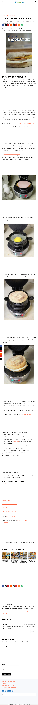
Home (3, 15)
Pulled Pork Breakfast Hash (8, 483)
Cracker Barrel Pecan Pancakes (9, 504)
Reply (32, 631)
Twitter (27, 611)
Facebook (19, 520)
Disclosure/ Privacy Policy (8, 685)
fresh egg (16, 441)
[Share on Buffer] (14, 25)
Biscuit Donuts (5, 507)
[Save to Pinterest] (8, 25)
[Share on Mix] (19, 25)
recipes (34, 514)
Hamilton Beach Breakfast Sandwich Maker (24, 123)
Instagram (25, 520)
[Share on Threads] (1, 359)
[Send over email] (22, 25)
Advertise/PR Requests (7, 683)
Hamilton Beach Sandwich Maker (12, 154)
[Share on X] (6, 25)
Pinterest (6, 522)
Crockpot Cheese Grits (7, 500)
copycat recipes (24, 514)
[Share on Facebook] (3, 25)
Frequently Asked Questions (9, 687)
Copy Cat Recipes (10, 15)
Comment (4, 646)
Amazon (30, 475)
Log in (28, 704)
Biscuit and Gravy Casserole (9, 511)
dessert (30, 514)
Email (3, 669)
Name (4, 664)
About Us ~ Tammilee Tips (8, 681)
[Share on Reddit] (11, 25)
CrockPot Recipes (10, 516)
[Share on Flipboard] (16, 25)
